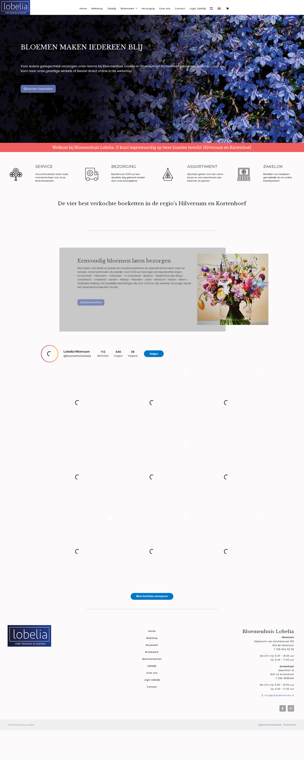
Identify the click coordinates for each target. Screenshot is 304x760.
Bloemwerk (128, 8)
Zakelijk (111, 8)
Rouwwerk (152, 645)
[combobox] (212, 9)
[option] (220, 9)
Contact (180, 8)
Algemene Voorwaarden (270, 724)
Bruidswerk (151, 652)
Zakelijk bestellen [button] (91, 302)
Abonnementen (152, 659)
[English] (220, 9)
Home (152, 631)
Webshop (97, 8)
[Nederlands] (212, 9)
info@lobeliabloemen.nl (279, 695)
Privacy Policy (289, 724)
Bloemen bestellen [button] (38, 89)
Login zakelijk (152, 679)
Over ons (164, 8)
